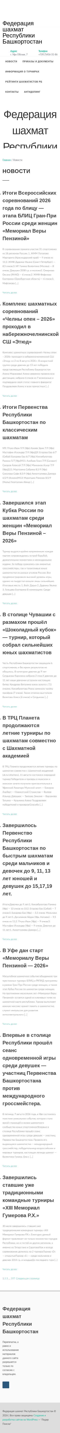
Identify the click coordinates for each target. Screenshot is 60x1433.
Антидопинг (32, 92)
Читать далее (9, 292)
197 (13, 1278)
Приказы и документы (38, 61)
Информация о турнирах (22, 71)
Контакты (12, 92)
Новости (11, 61)
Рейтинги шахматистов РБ (23, 82)
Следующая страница (27, 1278)
